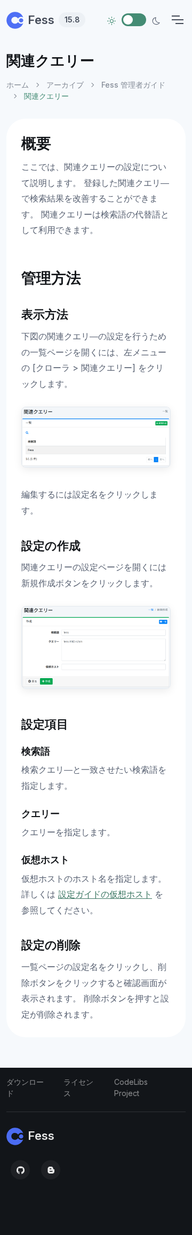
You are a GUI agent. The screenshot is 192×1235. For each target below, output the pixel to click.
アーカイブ (65, 84)
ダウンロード (25, 1087)
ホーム (17, 84)
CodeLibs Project (131, 1087)
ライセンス (78, 1087)
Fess (54, 20)
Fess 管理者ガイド (133, 84)
